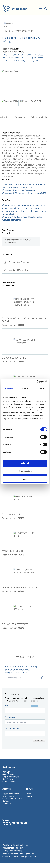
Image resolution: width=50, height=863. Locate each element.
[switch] (43, 437)
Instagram (29, 796)
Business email (11, 717)
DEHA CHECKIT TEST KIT (15, 624)
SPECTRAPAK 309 (11, 514)
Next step (39, 740)
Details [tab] (25, 389)
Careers (5, 801)
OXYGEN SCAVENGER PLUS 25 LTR (19, 587)
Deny (25, 479)
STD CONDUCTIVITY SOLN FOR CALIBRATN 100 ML (24, 320)
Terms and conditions (12, 851)
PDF (32, 657)
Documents (20, 117)
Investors (6, 803)
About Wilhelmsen (10, 794)
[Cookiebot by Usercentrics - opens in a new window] (36, 382)
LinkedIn (29, 794)
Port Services (8, 772)
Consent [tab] (9, 389)
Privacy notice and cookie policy (17, 845)
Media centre (8, 796)
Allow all (25, 463)
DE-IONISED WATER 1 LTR (15, 357)
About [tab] (41, 389)
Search (42, 677)
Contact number (12, 728)
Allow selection (25, 471)
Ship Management (10, 777)
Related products (39, 117)
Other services (8, 781)
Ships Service (8, 774)
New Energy (7, 779)
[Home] (15, 8)
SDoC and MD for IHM (16, 270)
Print (22, 657)
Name (7, 705)
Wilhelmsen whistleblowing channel (18, 853)
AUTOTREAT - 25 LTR (12, 551)
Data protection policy (12, 848)
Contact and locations (12, 798)
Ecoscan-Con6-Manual (16, 262)
